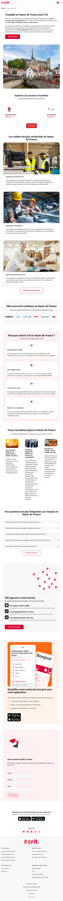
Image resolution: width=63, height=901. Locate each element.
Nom (10, 786)
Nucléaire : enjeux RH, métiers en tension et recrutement (29, 453)
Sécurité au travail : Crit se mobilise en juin (50, 450)
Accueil (3, 8)
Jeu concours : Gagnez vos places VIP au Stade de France (11, 453)
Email (10, 773)
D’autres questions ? (31, 553)
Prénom (11, 780)
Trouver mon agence (14, 627)
